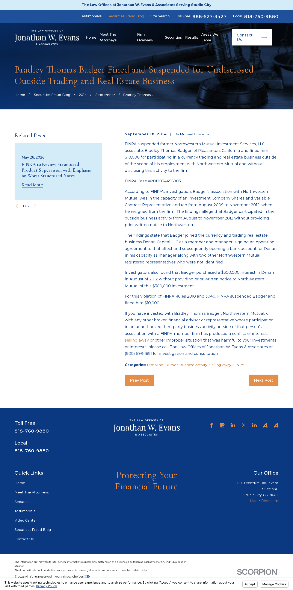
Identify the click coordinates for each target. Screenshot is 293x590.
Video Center (26, 520)
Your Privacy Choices (69, 576)
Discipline (155, 365)
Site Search (160, 16)
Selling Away (220, 365)
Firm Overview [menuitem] (145, 37)
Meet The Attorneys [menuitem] (108, 37)
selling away (137, 340)
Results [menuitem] (191, 37)
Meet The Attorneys (32, 492)
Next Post (263, 380)
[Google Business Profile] (222, 425)
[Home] (47, 37)
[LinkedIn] (233, 425)
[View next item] (34, 206)
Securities (23, 502)
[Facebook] (211, 425)
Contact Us (245, 37)
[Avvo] (265, 425)
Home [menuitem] (91, 37)
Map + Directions (264, 501)
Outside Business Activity (186, 365)
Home (20, 483)
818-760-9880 (261, 16)
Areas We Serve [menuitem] (209, 37)
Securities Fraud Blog (126, 16)
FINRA (238, 365)
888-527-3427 (209, 16)
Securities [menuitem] (173, 37)
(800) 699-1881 (138, 353)
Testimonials (91, 16)
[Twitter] (243, 425)
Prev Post (139, 380)
